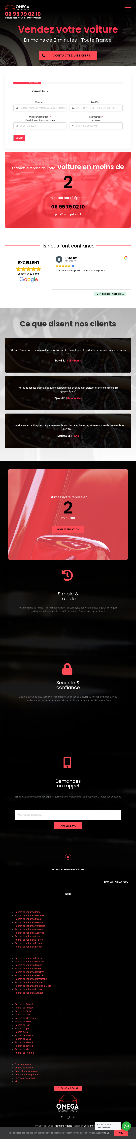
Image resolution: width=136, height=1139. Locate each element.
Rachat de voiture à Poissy (28, 989)
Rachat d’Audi (22, 1032)
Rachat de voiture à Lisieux (29, 958)
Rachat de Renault (24, 1004)
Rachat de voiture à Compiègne (31, 979)
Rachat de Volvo (23, 1039)
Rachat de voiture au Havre (29, 939)
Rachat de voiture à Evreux (28, 946)
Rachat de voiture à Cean (27, 936)
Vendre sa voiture (24, 1067)
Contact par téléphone (26, 1074)
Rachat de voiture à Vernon (29, 982)
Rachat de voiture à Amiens (29, 929)
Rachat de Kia (22, 1049)
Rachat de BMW (23, 1021)
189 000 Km (96, 120)
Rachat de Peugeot (24, 1007)
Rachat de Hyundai (24, 1052)
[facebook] (62, 1117)
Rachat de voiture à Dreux (28, 968)
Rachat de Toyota (24, 1045)
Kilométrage (96, 116)
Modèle (96, 102)
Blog (17, 1081)
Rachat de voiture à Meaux (29, 919)
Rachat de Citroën (24, 1011)
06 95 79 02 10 (23, 14)
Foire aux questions (25, 1078)
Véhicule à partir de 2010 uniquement (40, 120)
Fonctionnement (23, 1064)
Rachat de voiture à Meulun (29, 922)
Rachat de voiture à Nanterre (29, 915)
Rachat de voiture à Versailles (30, 926)
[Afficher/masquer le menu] (128, 9)
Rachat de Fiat (22, 1025)
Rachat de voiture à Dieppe (28, 965)
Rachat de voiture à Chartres (29, 972)
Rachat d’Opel (22, 1028)
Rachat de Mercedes (25, 1018)
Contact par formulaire (26, 1071)
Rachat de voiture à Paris (27, 912)
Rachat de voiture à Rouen (28, 943)
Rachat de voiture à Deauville (29, 961)
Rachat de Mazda (24, 1042)
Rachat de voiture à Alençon (29, 992)
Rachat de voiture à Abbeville (29, 932)
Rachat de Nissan (24, 1035)
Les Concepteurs (92, 1125)
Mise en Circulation (40, 116)
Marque (40, 102)
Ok (121, 1132)
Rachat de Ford (23, 1014)
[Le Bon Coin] (68, 1117)
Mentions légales (63, 1125)
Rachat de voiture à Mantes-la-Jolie (33, 986)
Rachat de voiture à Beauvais (30, 975)
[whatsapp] (74, 1117)
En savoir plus (102, 1133)
